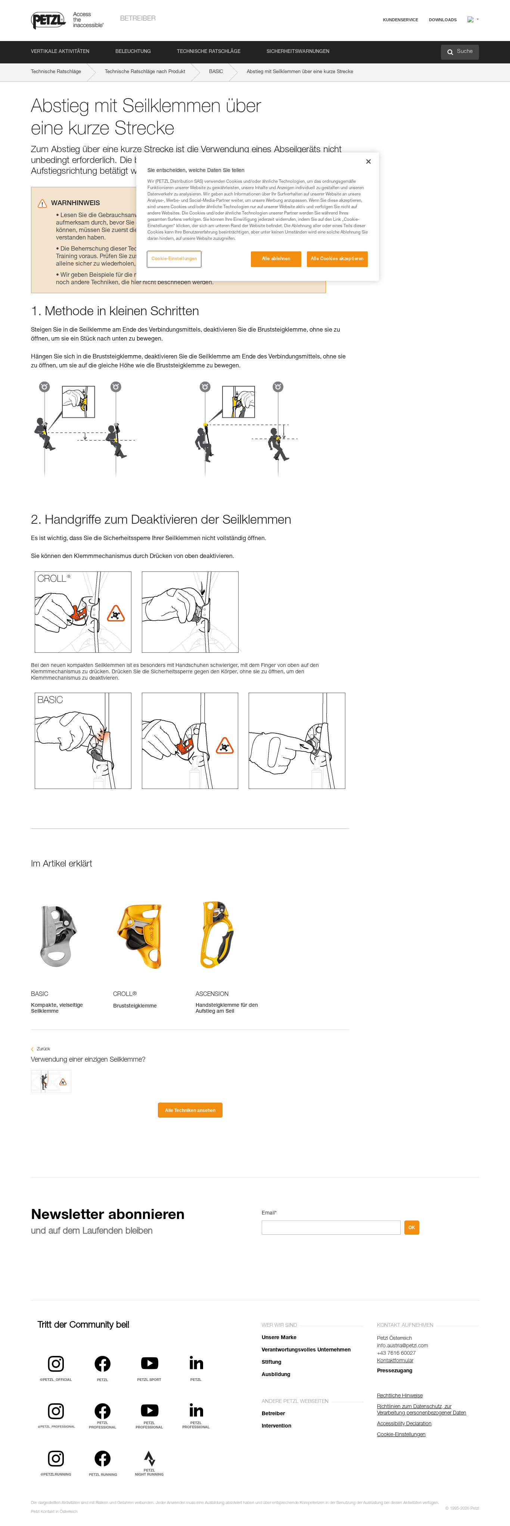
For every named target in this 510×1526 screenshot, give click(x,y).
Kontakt (367, 48)
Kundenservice (400, 20)
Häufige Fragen (376, 37)
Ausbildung (276, 1375)
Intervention (276, 1426)
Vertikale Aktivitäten (60, 52)
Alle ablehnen (276, 259)
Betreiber (138, 19)
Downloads (443, 20)
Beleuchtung (133, 52)
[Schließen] (368, 161)
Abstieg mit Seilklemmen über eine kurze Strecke (300, 72)
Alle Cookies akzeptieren (337, 259)
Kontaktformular (395, 1361)
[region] (257, 217)
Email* (269, 1213)
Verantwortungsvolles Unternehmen (306, 1350)
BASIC (216, 72)
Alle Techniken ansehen (190, 1110)
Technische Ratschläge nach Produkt (145, 72)
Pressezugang (395, 1371)
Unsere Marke (279, 1338)
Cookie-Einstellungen (174, 259)
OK (411, 1227)
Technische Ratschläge (208, 52)
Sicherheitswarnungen (298, 52)
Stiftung (272, 1362)
